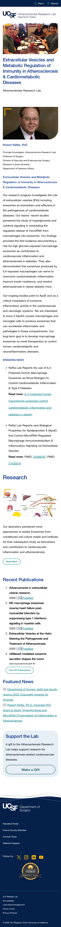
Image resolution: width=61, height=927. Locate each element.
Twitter (19, 857)
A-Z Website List (10, 896)
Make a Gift (31, 769)
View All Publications (19, 670)
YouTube (41, 857)
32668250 (39, 456)
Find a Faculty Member (14, 830)
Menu (41, 3)
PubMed (27, 597)
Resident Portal (10, 823)
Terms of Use (9, 909)
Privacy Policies (10, 913)
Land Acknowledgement (14, 904)
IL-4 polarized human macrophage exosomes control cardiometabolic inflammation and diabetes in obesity (30, 404)
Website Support (11, 843)
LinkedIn (33, 857)
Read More (11, 561)
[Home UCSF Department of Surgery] (30, 808)
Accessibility (8, 900)
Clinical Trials (10, 836)
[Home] (29, 14)
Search (54, 3)
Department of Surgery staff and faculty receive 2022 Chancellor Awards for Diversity (30, 694)
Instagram (26, 857)
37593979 (15, 463)
